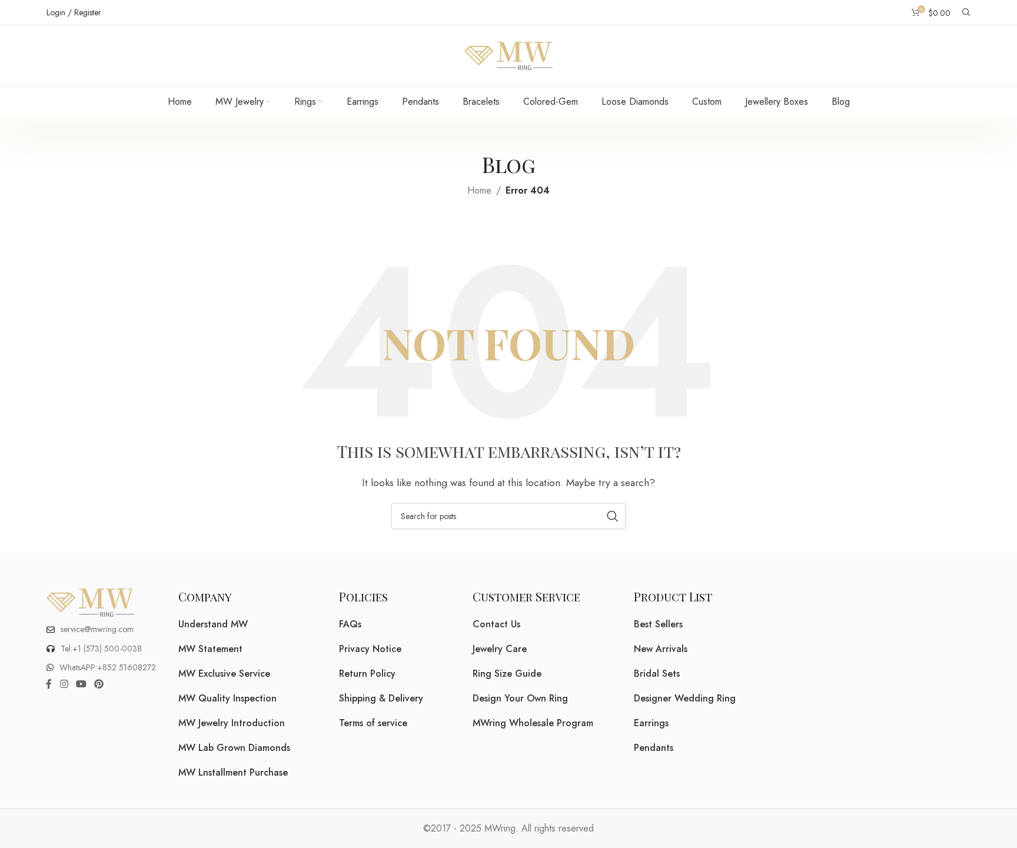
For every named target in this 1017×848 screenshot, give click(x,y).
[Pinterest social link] (99, 685)
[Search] (966, 12)
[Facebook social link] (49, 685)
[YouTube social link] (81, 685)
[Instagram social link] (64, 685)
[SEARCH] (612, 516)
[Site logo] (508, 55)
